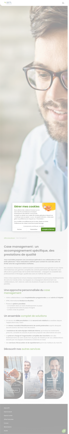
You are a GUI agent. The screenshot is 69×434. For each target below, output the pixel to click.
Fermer (19, 229)
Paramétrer (33, 229)
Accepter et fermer (48, 229)
